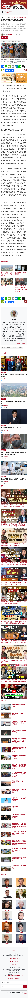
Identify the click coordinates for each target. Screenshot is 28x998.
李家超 (8, 41)
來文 (13, 792)
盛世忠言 (4, 38)
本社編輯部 (5, 378)
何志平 (13, 714)
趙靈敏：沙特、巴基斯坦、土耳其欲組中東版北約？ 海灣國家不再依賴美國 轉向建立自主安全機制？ (14, 506)
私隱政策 (25, 993)
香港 (9, 17)
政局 (5, 17)
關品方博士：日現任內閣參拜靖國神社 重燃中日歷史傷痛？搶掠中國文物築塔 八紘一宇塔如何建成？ (13, 584)
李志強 (13, 808)
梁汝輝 (13, 834)
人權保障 (20, 41)
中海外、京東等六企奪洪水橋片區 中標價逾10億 (6, 274)
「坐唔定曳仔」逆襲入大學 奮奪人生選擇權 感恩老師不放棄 (19, 748)
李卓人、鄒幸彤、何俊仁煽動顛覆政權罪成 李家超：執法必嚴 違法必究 (21, 288)
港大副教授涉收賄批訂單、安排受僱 (11, 428)
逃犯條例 (14, 41)
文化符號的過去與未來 (17, 713)
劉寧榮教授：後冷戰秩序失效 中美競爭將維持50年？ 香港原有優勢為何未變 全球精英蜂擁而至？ (14, 525)
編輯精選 (14, 800)
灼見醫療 (3, 476)
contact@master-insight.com (15, 975)
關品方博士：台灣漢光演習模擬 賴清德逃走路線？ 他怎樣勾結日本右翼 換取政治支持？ (19, 765)
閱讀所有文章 (21, 343)
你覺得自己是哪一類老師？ (18, 704)
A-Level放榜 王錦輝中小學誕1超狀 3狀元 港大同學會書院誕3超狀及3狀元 (19, 774)
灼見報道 (3, 398)
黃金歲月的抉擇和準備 (17, 781)
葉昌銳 (13, 706)
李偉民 (13, 851)
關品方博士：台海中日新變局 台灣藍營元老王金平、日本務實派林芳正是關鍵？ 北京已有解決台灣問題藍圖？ (13, 642)
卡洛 (13, 868)
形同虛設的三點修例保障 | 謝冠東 (19, 17)
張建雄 (13, 782)
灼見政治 (3, 372)
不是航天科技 (15, 806)
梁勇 (13, 860)
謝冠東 (10, 35)
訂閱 (25, 986)
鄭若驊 (3, 41)
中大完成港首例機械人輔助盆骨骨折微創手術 (13, 479)
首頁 (2, 17)
